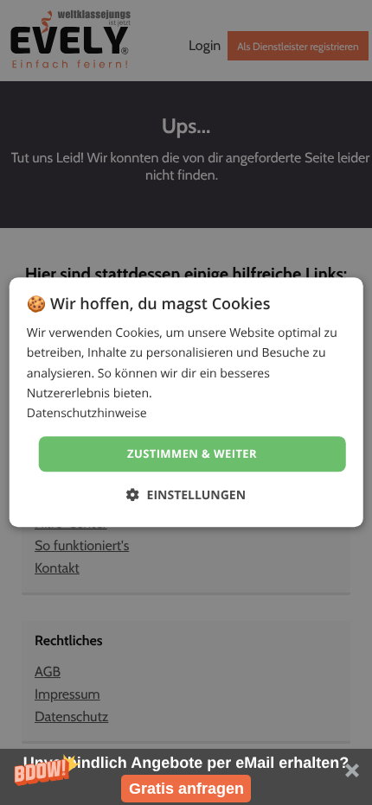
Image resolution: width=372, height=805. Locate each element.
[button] (186, 777)
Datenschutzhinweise (87, 413)
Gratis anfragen (186, 788)
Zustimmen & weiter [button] (192, 453)
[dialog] (186, 402)
